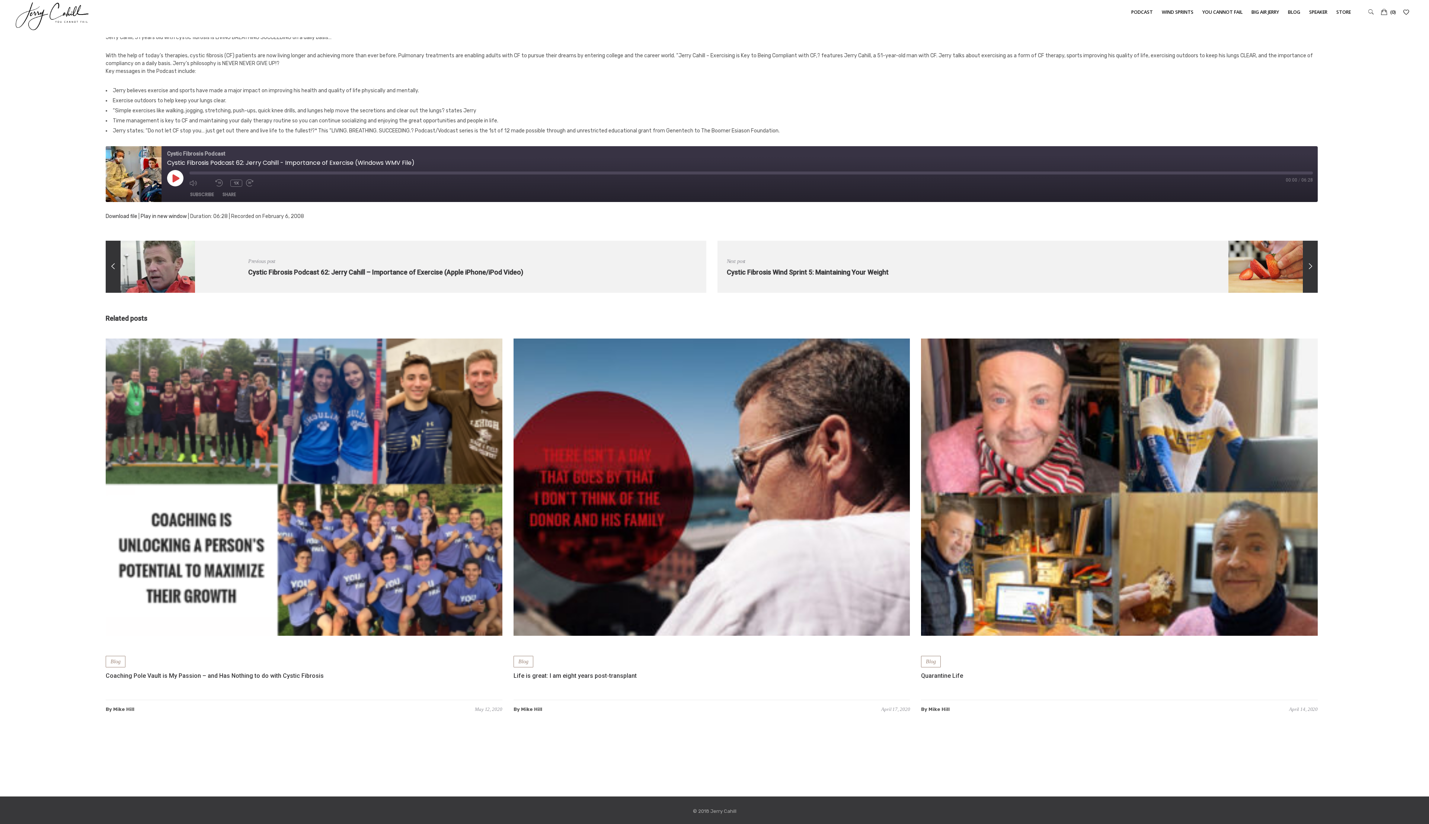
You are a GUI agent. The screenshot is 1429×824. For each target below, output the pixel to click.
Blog (1294, 12)
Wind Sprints (1177, 12)
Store (1343, 12)
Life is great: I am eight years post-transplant (575, 675)
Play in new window (164, 216)
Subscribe (202, 194)
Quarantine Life (942, 675)
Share (229, 194)
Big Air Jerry (1265, 12)
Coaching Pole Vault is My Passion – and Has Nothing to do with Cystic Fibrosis (215, 675)
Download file (121, 216)
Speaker (1318, 12)
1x (236, 183)
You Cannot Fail (1222, 12)
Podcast (1142, 12)
